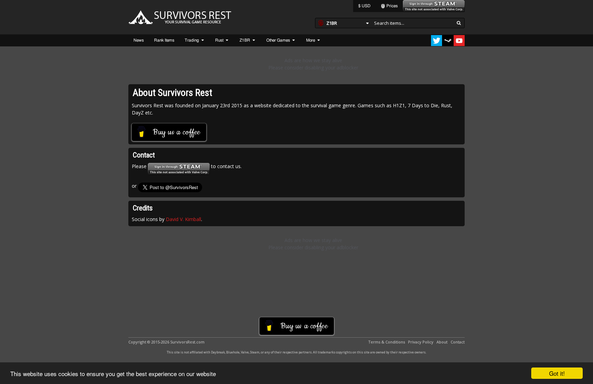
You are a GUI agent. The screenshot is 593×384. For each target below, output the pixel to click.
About (442, 341)
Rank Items (164, 40)
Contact (458, 341)
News (138, 40)
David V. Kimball (183, 219)
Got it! (557, 373)
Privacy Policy (420, 341)
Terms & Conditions (386, 341)
